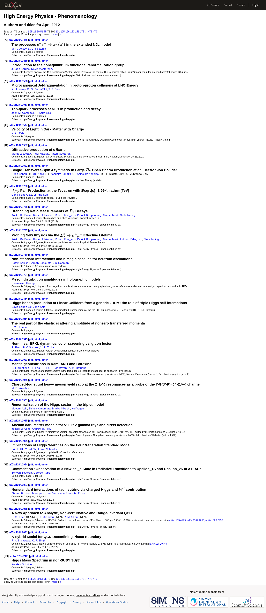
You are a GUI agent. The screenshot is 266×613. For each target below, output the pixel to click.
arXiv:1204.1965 (18, 420)
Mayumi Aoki (19, 408)
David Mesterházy (42, 68)
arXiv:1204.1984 (18, 464)
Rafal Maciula (41, 153)
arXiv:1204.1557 (18, 145)
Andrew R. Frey (41, 428)
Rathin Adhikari (20, 262)
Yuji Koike (39, 173)
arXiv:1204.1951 (18, 400)
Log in (255, 5)
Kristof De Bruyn (21, 215)
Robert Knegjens (65, 215)
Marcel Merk (110, 215)
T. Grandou (47, 517)
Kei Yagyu (78, 408)
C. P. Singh (39, 540)
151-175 (79, 31)
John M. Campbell (22, 112)
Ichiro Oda (17, 133)
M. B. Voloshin (20, 388)
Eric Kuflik (17, 449)
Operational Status (117, 602)
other (44, 39)
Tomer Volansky (47, 449)
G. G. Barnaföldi (37, 89)
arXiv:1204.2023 (18, 485)
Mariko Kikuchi (61, 408)
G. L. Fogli (34, 367)
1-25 (30, 31)
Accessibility (93, 602)
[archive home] (13, 5)
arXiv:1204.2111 (19, 556)
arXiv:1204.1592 (18, 165)
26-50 (36, 31)
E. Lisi (46, 367)
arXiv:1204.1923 (18, 359)
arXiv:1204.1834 (18, 298)
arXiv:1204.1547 (18, 125)
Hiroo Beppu (19, 173)
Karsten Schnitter (22, 564)
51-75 (43, 31)
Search (215, 5)
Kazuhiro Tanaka (60, 173)
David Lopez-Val (21, 306)
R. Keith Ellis (43, 112)
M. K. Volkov (18, 48)
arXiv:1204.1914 (18, 318)
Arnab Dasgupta (41, 262)
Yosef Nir (30, 449)
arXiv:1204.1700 (18, 186)
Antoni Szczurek (60, 153)
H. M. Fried (18, 517)
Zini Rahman (61, 262)
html (37, 39)
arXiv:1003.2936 (214, 520)
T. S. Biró (54, 89)
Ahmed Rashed (21, 493)
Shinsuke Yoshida (88, 173)
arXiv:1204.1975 (18, 441)
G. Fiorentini (19, 367)
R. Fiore (16, 347)
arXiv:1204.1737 (18, 230)
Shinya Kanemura (40, 408)
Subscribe (45, 602)
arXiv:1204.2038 (18, 508)
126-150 (69, 31)
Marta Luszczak (21, 153)
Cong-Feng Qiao (21, 194)
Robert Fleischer (43, 215)
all (61, 34)
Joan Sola (39, 306)
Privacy (77, 602)
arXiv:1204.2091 (18, 532)
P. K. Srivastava (21, 540)
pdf (31, 39)
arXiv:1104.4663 (195, 520)
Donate (241, 5)
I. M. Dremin (19, 327)
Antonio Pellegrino (131, 239)
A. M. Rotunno (77, 367)
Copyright (61, 602)
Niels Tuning (127, 215)
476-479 (92, 31)
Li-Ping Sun (41, 194)
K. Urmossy (18, 89)
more (54, 34)
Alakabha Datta (75, 493)
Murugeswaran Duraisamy (48, 493)
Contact (29, 602)
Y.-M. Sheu (71, 517)
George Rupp (41, 472)
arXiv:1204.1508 (18, 81)
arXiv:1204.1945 (18, 380)
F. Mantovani (59, 367)
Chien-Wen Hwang (23, 283)
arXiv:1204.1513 (18, 104)
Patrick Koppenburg (89, 215)
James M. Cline (21, 428)
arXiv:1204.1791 (18, 275)
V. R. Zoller (47, 347)
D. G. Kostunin (37, 48)
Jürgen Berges (20, 68)
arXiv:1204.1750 (18, 254)
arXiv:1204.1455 (18, 39)
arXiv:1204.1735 (18, 206)
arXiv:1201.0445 (158, 543)
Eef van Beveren (21, 472)
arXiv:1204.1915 (18, 339)
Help (17, 602)
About (5, 602)
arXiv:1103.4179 (177, 520)
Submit (228, 5)
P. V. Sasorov (31, 347)
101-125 (60, 31)
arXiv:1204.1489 (18, 60)
